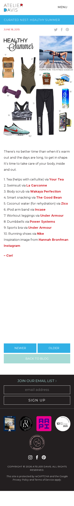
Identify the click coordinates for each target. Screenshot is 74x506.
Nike (40, 233)
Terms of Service (44, 479)
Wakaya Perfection (45, 191)
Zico (64, 203)
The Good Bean (49, 197)
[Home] (13, 8)
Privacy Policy (21, 479)
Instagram (30, 457)
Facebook (37, 457)
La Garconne (36, 185)
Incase (40, 209)
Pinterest (44, 457)
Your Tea (56, 179)
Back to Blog (37, 358)
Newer (20, 348)
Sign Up (37, 400)
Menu (62, 7)
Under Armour (52, 215)
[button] (37, 299)
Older (54, 348)
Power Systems (42, 221)
